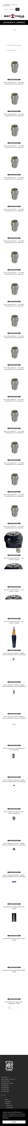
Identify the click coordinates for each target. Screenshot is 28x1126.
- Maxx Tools (9, 1105)
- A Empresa (7, 1101)
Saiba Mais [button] (5, 1117)
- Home (6, 1099)
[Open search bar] (15, 30)
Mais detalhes (14, 79)
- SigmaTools (9, 1107)
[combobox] (14, 50)
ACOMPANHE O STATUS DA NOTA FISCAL (10, 5)
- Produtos (7, 1103)
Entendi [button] (14, 1122)
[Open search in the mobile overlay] (11, 9)
